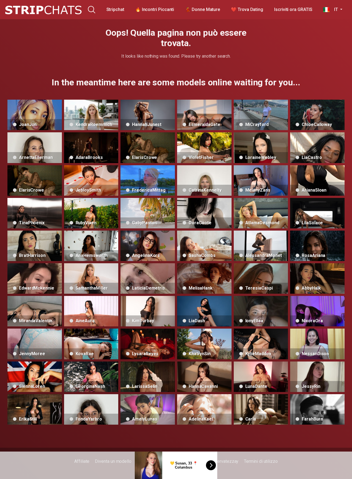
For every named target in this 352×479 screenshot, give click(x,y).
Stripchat (115, 9)
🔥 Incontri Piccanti (154, 9)
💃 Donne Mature (202, 9)
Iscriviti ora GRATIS (293, 9)
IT (334, 9)
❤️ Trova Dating (247, 9)
